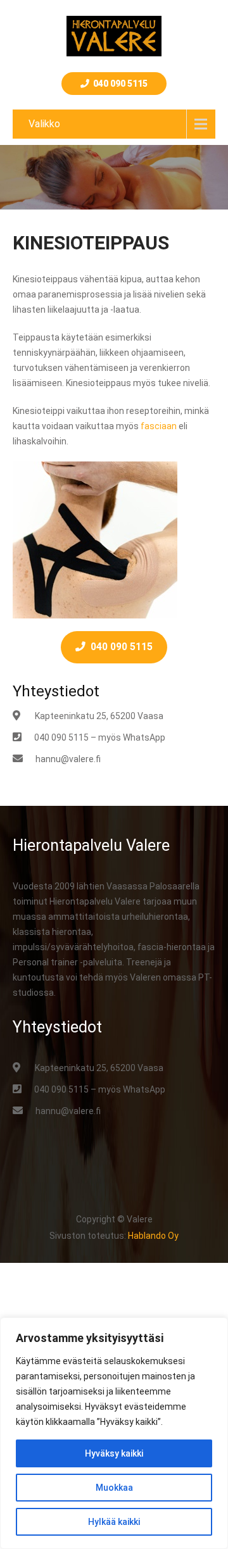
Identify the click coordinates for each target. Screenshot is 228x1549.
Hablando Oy (153, 1236)
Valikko (44, 124)
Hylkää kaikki (114, 1522)
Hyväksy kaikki (114, 1453)
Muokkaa (114, 1488)
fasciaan (159, 426)
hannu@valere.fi (68, 759)
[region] (114, 1433)
